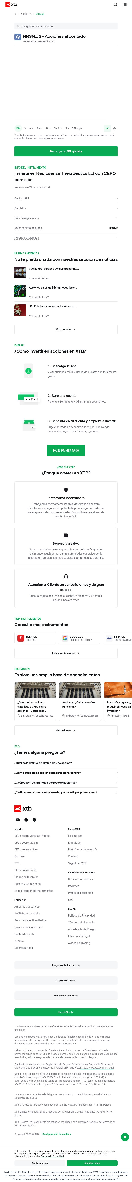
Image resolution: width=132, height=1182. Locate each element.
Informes (73, 886)
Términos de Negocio (81, 922)
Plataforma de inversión (83, 849)
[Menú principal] (125, 4)
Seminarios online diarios (30, 920)
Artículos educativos (27, 906)
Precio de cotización (80, 892)
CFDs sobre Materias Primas (32, 835)
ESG (70, 899)
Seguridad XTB (77, 863)
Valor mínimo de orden (28, 228)
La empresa (75, 835)
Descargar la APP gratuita (66, 151)
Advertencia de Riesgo (81, 929)
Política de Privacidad (81, 915)
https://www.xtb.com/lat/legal (97, 1067)
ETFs (17, 863)
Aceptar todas (92, 1163)
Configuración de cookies (56, 1134)
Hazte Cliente (66, 1012)
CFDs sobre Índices (26, 849)
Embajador (74, 842)
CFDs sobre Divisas (26, 842)
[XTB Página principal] (10, 4)
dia (18, 128)
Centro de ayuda (24, 934)
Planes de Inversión (26, 877)
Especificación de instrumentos (33, 890)
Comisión (20, 208)
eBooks (19, 941)
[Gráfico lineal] (107, 128)
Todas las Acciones (64, 653)
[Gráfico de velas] (114, 128)
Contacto (73, 856)
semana (28, 128)
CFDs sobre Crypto (25, 870)
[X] (34, 819)
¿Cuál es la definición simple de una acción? (43, 762)
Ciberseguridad (23, 948)
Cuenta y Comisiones (27, 884)
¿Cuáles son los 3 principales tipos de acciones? (45, 782)
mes (39, 128)
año (48, 128)
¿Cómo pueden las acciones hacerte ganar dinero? (47, 772)
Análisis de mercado (27, 913)
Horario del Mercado (26, 237)
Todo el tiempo (74, 128)
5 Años (58, 128)
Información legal (79, 936)
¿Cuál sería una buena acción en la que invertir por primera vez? (55, 792)
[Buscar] (115, 4)
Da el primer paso (66, 450)
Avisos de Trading (79, 943)
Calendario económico (28, 927)
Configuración (40, 1163)
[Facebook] (26, 819)
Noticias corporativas (81, 879)
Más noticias (64, 329)
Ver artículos (64, 730)
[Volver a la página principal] (15, 14)
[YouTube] (17, 819)
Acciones (26, 14)
